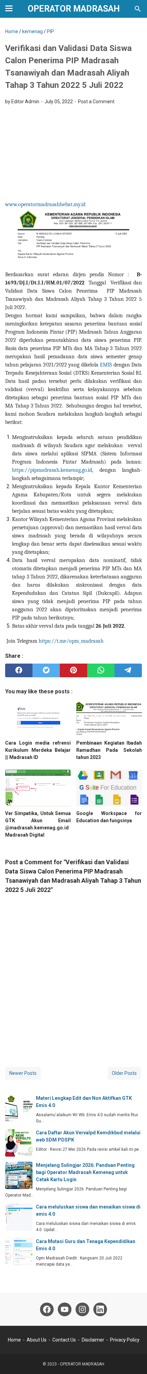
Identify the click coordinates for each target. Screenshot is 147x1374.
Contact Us (64, 1340)
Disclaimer (93, 1340)
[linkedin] (100, 1309)
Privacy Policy (124, 1340)
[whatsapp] (101, 670)
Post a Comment (96, 101)
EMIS (106, 365)
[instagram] (82, 1309)
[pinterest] (73, 670)
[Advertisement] (73, 155)
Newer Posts (23, 1073)
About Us (36, 1340)
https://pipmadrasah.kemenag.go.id (52, 470)
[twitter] (46, 670)
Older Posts (124, 1073)
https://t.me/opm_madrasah (71, 641)
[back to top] (133, 1358)
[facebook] (18, 670)
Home (14, 1340)
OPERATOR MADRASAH (74, 9)
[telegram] (128, 670)
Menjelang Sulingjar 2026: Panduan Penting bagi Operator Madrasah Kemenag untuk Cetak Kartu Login (85, 1172)
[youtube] (64, 1309)
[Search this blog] (138, 9)
